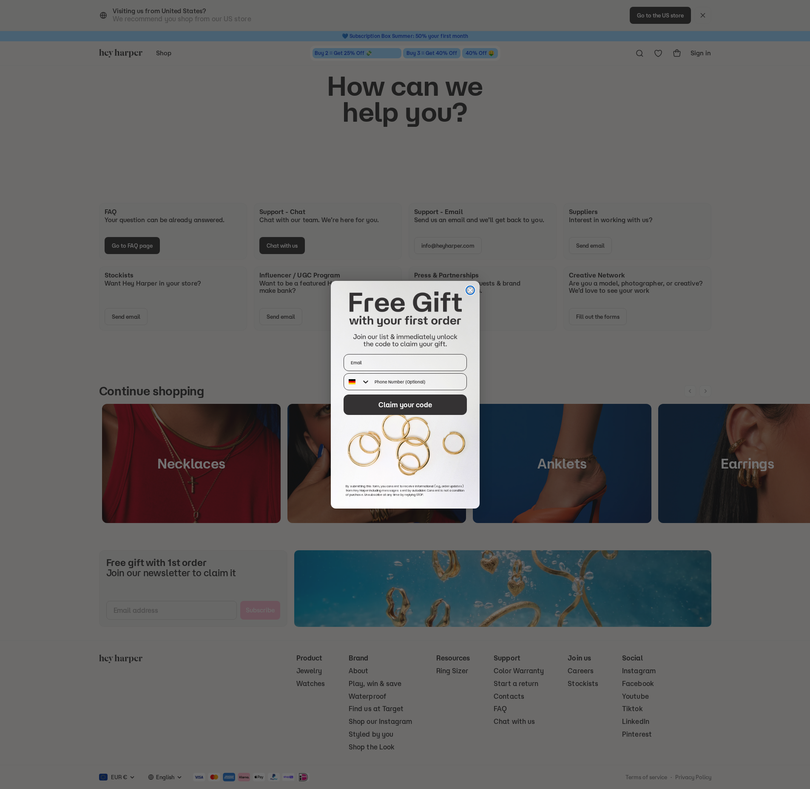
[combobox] (357, 382)
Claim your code (405, 405)
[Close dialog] (470, 290)
